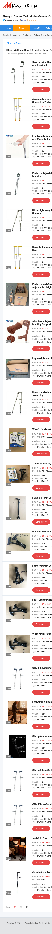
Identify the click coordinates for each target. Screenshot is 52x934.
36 (21, 907)
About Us (36, 28)
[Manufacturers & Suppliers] (20, 5)
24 (15, 907)
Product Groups (15, 43)
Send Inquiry (41, 89)
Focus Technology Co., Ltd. (35, 923)
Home (8, 28)
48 (27, 907)
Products (23, 28)
